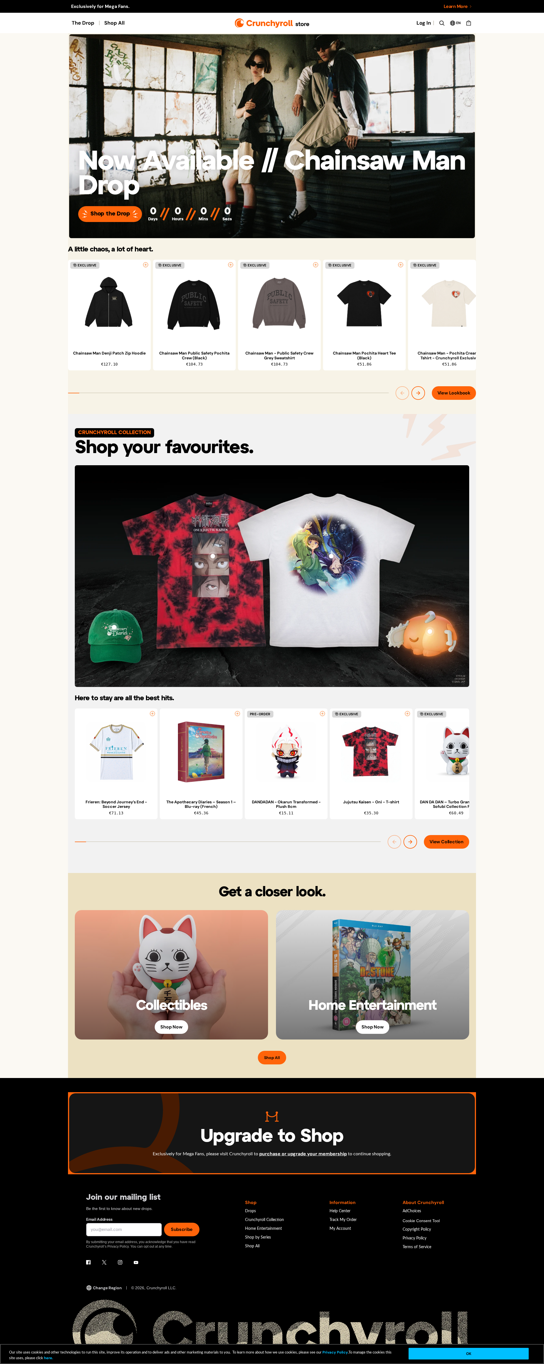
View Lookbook (453, 393)
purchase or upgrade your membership (303, 1154)
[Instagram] (120, 1262)
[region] (272, 315)
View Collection (447, 842)
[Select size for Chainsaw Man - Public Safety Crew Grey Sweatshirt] (315, 265)
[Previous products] (402, 393)
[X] (104, 1262)
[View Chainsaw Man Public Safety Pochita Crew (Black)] (194, 303)
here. (48, 1358)
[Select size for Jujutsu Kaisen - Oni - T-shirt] (407, 713)
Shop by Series (258, 1237)
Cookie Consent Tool (421, 1220)
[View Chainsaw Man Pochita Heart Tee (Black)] (364, 303)
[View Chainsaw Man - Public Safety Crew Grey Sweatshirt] (279, 303)
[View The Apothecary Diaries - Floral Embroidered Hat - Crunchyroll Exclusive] (114, 627)
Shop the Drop (110, 214)
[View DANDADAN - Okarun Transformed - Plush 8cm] (286, 752)
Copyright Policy (417, 1229)
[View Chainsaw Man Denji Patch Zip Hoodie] (109, 303)
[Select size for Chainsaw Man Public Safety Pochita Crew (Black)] (230, 265)
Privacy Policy (414, 1238)
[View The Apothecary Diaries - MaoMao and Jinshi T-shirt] (331, 556)
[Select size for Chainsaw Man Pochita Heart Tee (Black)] (400, 265)
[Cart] (468, 23)
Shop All (114, 23)
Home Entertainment (263, 1229)
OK (468, 1353)
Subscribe (182, 1229)
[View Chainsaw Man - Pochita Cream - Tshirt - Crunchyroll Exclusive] (449, 303)
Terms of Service (417, 1247)
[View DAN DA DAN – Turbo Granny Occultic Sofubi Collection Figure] (456, 752)
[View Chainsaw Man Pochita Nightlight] (430, 631)
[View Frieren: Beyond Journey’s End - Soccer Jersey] (116, 752)
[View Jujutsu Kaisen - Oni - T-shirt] (213, 556)
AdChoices (412, 1211)
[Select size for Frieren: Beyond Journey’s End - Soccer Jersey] (152, 713)
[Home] (272, 23)
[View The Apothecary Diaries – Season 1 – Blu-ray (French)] (201, 752)
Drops (250, 1211)
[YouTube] (136, 1262)
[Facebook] (88, 1262)
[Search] (441, 23)
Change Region (107, 1287)
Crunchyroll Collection (264, 1220)
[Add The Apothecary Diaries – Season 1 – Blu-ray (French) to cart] (237, 713)
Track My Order (343, 1220)
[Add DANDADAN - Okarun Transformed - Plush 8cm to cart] (322, 713)
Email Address (99, 1219)
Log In (423, 23)
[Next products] (418, 393)
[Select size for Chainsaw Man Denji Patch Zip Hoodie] (145, 265)
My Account (340, 1229)
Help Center (340, 1211)
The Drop (83, 23)
